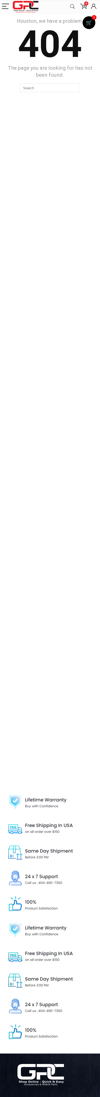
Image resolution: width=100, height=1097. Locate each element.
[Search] (72, 6)
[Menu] (5, 6)
